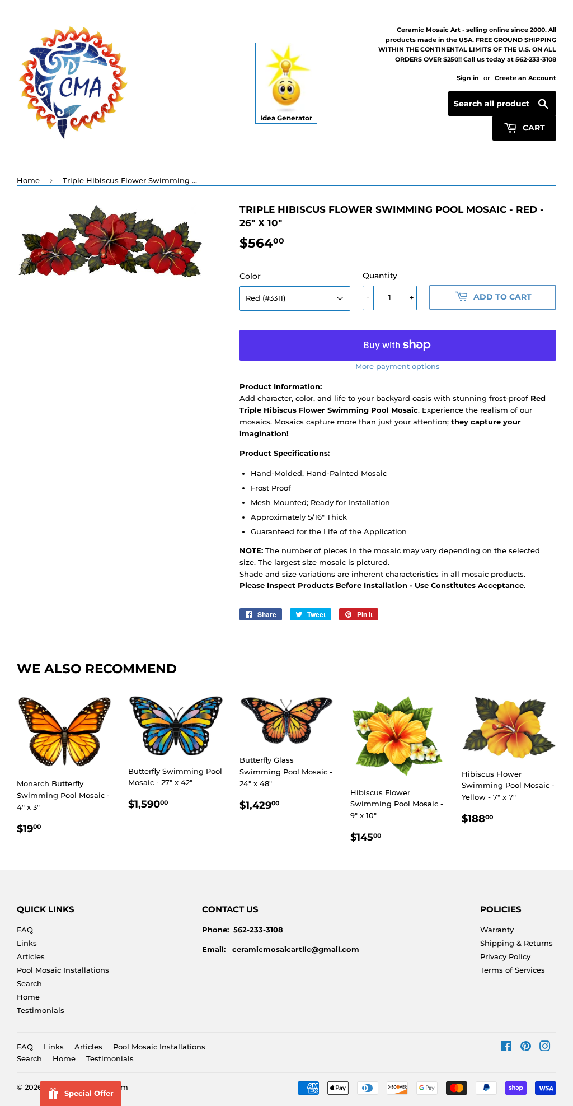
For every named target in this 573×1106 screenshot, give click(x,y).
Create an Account (525, 78)
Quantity (380, 275)
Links (27, 943)
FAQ (25, 929)
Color (250, 276)
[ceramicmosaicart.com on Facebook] (506, 1047)
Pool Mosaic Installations (63, 969)
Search (29, 983)
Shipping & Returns (516, 943)
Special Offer (89, 1093)
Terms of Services (512, 969)
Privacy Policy (505, 956)
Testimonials (40, 1010)
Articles (31, 956)
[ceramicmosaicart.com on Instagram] (545, 1047)
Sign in (468, 78)
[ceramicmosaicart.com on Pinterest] (526, 1047)
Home (28, 180)
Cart (532, 128)
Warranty (497, 929)
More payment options (397, 366)
